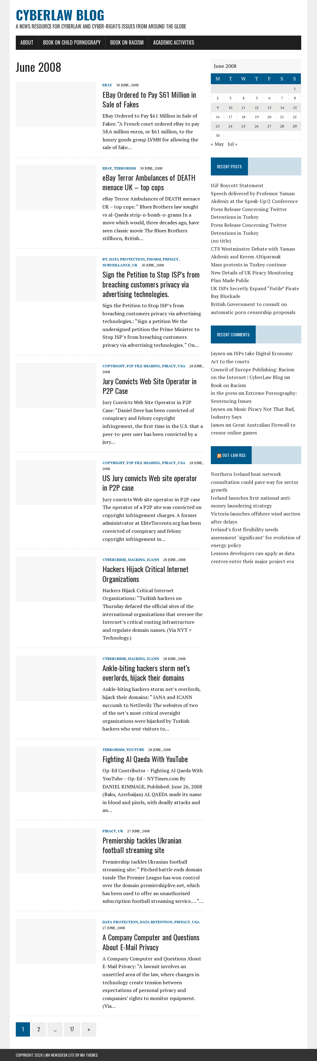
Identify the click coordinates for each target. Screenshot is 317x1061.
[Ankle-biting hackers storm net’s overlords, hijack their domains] (56, 696)
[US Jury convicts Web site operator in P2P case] (56, 500)
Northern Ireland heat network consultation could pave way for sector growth (254, 482)
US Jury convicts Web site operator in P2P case (149, 482)
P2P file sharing (143, 366)
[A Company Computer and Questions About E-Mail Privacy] (56, 959)
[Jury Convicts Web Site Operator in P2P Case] (56, 403)
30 (217, 135)
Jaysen (218, 353)
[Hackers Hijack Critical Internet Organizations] (56, 597)
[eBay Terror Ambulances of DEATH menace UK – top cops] (56, 206)
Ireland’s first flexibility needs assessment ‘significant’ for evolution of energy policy (256, 537)
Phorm (154, 259)
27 (269, 126)
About (26, 42)
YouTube (135, 749)
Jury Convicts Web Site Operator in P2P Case (149, 385)
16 (217, 116)
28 (282, 126)
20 (269, 116)
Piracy (169, 366)
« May (217, 143)
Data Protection (127, 259)
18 (243, 116)
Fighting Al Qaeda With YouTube (145, 758)
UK (134, 265)
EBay (107, 85)
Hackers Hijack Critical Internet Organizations (145, 573)
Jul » (232, 143)
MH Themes (89, 1055)
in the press (224, 393)
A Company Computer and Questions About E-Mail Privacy (150, 941)
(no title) (221, 240)
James (217, 424)
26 (256, 126)
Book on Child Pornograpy (72, 42)
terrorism (125, 168)
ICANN (153, 559)
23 (217, 126)
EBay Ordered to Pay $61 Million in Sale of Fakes (149, 99)
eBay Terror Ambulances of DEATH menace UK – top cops (148, 182)
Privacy (171, 259)
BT (104, 259)
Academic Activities (173, 42)
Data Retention (156, 922)
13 (269, 107)
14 (282, 107)
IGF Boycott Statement (237, 185)
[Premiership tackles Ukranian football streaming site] (56, 868)
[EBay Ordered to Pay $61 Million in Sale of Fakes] (56, 123)
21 (282, 116)
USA (181, 366)
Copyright (113, 366)
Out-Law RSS (233, 455)
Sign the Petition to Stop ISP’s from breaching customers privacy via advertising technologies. (151, 284)
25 (243, 126)
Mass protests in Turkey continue (248, 264)
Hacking (136, 559)
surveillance (116, 265)
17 (72, 1029)
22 (295, 116)
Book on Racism (127, 42)
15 (295, 107)
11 (243, 107)
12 (256, 107)
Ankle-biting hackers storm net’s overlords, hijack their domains (146, 672)
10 (230, 107)
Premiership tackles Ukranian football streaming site (141, 845)
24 (230, 126)
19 (256, 116)
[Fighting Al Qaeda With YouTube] (56, 787)
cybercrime (114, 559)
